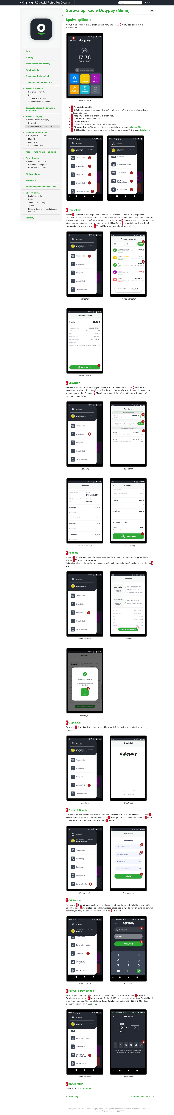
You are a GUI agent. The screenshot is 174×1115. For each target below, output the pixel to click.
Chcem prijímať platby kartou (39, 82)
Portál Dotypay (32, 158)
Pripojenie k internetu (36, 91)
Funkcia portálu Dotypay (37, 161)
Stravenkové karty (35, 145)
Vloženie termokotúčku (37, 98)
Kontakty (30, 217)
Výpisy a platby (33, 174)
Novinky (29, 57)
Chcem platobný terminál (37, 76)
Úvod (28, 51)
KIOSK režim (85, 1088)
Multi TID (31, 139)
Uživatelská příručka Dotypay (52, 2)
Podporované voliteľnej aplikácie (41, 151)
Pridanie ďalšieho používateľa (39, 164)
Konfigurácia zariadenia (37, 135)
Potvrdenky (32, 123)
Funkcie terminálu (35, 196)
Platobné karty (32, 69)
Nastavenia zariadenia (37, 167)
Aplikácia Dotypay (34, 116)
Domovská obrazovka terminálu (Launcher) (40, 109)
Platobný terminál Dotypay (38, 63)
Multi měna (32, 142)
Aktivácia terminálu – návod (39, 101)
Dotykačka (136, 127)
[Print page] (152, 10)
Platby (30, 199)
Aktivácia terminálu (34, 88)
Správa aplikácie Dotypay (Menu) (41, 126)
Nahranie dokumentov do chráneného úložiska (43, 210)
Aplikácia (31, 205)
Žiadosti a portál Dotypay (38, 202)
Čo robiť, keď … (33, 192)
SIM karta (32, 95)
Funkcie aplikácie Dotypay (38, 119)
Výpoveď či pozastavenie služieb (41, 186)
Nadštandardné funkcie (36, 132)
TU (95, 1003)
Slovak (148, 2)
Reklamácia (31, 180)
